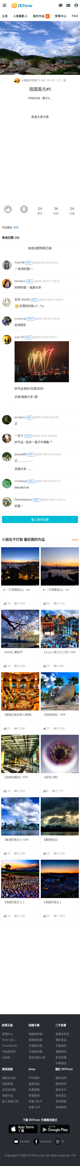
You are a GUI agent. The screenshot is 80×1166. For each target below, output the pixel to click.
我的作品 (41, 16)
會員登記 (61, 1095)
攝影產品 (61, 1040)
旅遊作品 (7, 1095)
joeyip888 (21, 454)
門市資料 (34, 1078)
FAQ (75, 16)
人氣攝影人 (20, 16)
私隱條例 (61, 1107)
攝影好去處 (9, 1078)
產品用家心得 (37, 1057)
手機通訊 (61, 1045)
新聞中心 (7, 1034)
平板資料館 (35, 1051)
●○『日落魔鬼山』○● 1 (56, 589)
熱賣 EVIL (35, 1107)
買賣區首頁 (62, 1034)
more (75, 539)
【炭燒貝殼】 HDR (54, 714)
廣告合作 (61, 1089)
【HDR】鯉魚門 (12, 652)
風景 (16, 227)
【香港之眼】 (51, 777)
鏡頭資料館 (35, 1040)
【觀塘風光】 (51, 839)
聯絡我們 (61, 1084)
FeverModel (9, 1045)
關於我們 (61, 1078)
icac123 (19, 337)
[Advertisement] (40, 163)
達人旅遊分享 (10, 1101)
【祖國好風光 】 (53, 902)
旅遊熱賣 (7, 1084)
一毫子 (19, 435)
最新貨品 (34, 1084)
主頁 (5, 16)
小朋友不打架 (29, 80)
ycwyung (20, 318)
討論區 (6, 1057)
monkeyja (21, 481)
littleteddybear (23, 499)
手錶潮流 (61, 1063)
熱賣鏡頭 (34, 1095)
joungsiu (20, 417)
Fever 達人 (9, 1040)
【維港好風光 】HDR (16, 839)
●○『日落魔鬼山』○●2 (16, 589)
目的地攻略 (9, 1089)
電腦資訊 (61, 1051)
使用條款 (61, 1101)
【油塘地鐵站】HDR (15, 777)
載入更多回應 (40, 519)
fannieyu (20, 281)
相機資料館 (35, 1034)
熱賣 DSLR (35, 1101)
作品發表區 (9, 1051)
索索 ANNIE (22, 299)
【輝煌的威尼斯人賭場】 (18, 714)
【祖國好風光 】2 (13, 902)
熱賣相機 (34, 1089)
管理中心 (60, 16)
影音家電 (61, 1057)
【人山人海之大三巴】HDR (59, 652)
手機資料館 (35, 1045)
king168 (19, 262)
